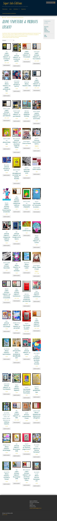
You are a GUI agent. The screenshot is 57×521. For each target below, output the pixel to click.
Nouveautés (46, 26)
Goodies (45, 36)
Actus (10, 9)
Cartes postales (47, 31)
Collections (15, 9)
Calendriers (46, 30)
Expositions (23, 9)
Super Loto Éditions (12, 3)
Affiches (45, 29)
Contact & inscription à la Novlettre (9, 13)
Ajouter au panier (17, 65)
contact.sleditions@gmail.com (35, 508)
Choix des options (6, 65)
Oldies (45, 35)
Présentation (4, 9)
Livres (45, 27)
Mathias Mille (5, 514)
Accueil (5, 17)
